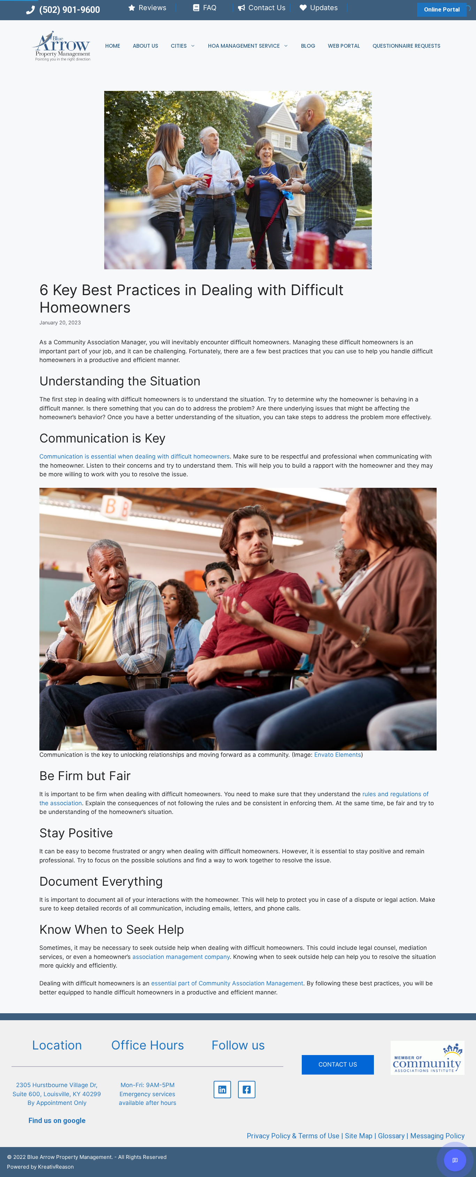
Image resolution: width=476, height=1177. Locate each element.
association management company (181, 956)
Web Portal (344, 45)
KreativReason (56, 1166)
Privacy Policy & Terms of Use (293, 1136)
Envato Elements (337, 754)
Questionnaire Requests (406, 45)
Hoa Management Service (244, 45)
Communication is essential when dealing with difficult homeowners (134, 456)
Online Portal (442, 9)
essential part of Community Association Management (227, 983)
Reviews (152, 7)
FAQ (209, 7)
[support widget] (455, 1160)
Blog (308, 45)
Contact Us (266, 7)
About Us (145, 45)
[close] (465, 1024)
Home (112, 45)
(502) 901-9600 (69, 10)
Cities (179, 45)
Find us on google (57, 1120)
